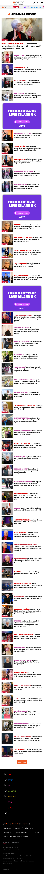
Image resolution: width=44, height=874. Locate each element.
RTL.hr (5, 850)
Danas (11, 774)
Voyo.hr (16, 850)
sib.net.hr (19, 856)
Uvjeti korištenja (27, 828)
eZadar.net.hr (24, 861)
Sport (10, 780)
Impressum (7, 828)
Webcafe (12, 796)
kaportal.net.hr (27, 856)
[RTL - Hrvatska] (6, 843)
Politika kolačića (8, 832)
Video (10, 807)
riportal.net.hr (19, 858)
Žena (10, 802)
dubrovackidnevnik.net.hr (11, 861)
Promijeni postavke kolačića (19, 837)
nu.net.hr (32, 861)
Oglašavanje (16, 828)
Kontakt (6, 837)
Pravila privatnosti (21, 832)
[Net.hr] (16, 843)
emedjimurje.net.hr (9, 856)
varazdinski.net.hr (8, 858)
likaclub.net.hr (7, 863)
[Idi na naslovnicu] (19, 4)
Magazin (12, 791)
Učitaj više (22, 762)
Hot (9, 785)
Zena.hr (10, 850)
